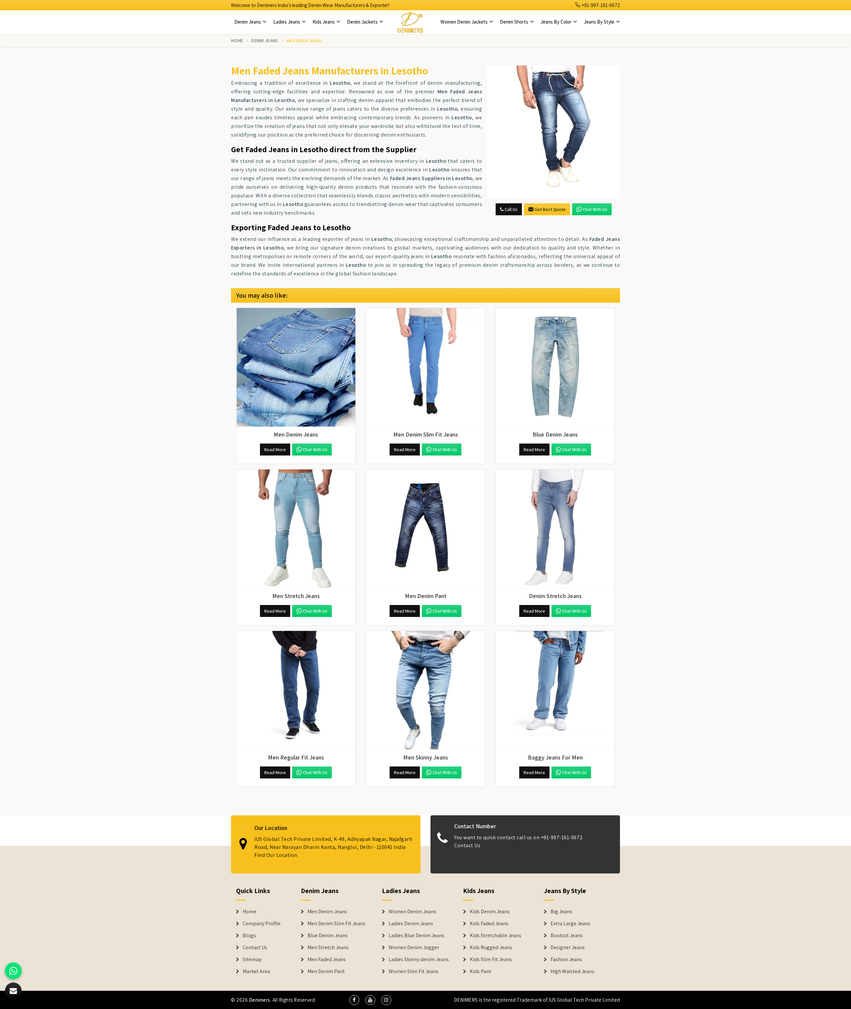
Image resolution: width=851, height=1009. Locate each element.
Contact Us (467, 845)
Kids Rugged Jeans (491, 947)
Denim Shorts (514, 22)
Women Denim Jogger (414, 947)
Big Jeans (561, 911)
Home (237, 41)
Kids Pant (480, 971)
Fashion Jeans (566, 959)
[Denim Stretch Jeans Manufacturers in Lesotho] (555, 528)
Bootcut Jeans (566, 935)
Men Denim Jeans (327, 911)
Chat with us (595, 209)
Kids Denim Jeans (490, 911)
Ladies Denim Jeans (411, 923)
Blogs (249, 935)
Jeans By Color (556, 22)
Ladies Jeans (287, 22)
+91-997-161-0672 (600, 5)
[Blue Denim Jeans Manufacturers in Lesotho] (555, 367)
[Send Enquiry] (553, 131)
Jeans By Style (599, 22)
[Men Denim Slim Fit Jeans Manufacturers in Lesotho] (425, 367)
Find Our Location (276, 855)
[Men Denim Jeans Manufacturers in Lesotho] (295, 367)
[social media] (354, 1000)
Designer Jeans (567, 947)
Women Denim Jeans (412, 911)
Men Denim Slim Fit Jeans (336, 923)
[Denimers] (410, 22)
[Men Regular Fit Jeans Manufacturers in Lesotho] (295, 690)
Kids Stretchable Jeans (495, 935)
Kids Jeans (324, 22)
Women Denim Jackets (464, 22)
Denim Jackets (363, 22)
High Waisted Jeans (572, 971)
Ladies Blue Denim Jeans (416, 935)
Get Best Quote (550, 209)
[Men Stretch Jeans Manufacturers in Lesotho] (295, 528)
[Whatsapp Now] (13, 970)
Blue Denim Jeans (327, 935)
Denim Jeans (248, 22)
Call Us (511, 209)
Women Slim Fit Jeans (413, 971)
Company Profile (262, 923)
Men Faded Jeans (326, 959)
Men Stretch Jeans (328, 947)
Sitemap (252, 959)
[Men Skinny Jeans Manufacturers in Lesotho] (425, 690)
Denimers (259, 1000)
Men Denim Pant (326, 971)
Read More (275, 450)
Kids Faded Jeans (489, 923)
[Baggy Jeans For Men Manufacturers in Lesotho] (555, 690)
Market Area (256, 971)
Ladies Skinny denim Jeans (419, 959)
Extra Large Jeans (570, 923)
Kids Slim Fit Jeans (491, 959)
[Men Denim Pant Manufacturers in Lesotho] (425, 528)
